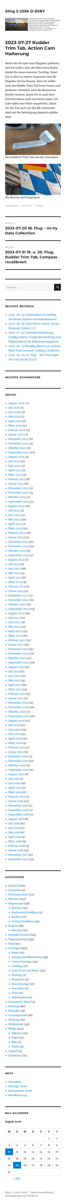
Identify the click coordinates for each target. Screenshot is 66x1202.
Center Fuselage (22, 961)
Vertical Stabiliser (23, 921)
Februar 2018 (16, 845)
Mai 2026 (14, 416)
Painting (13, 1006)
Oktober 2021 (16, 658)
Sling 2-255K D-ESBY (25, 11)
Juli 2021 (13, 671)
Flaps (15, 1037)
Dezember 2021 (18, 649)
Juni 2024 (14, 515)
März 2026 (15, 425)
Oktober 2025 (17, 447)
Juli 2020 (14, 725)
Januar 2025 (16, 483)
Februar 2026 (16, 430)
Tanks (15, 1046)
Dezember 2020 (18, 702)
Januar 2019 (15, 801)
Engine (12, 925)
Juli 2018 (13, 823)
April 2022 (14, 631)
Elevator (17, 907)
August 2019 (16, 774)
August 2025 (16, 456)
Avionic (13, 885)
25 (17, 1165)
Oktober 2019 (16, 765)
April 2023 (14, 577)
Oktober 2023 (17, 550)
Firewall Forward (19, 934)
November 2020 (18, 707)
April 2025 (14, 470)
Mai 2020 (14, 734)
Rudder (39, 205)
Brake (15, 952)
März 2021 (14, 689)
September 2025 (18, 452)
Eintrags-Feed (17, 1086)
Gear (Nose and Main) (25, 970)
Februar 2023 (16, 586)
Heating (17, 975)
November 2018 (18, 810)
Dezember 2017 (18, 854)
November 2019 (18, 760)
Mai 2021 (14, 680)
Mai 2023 (14, 573)
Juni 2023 (14, 568)
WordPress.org (17, 1095)
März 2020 (15, 743)
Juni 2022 (14, 622)
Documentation (18, 894)
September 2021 (18, 662)
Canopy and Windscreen (27, 957)
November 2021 (18, 653)
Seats (15, 992)
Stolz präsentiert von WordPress (21, 1195)
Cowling (17, 966)
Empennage (16, 903)
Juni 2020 (14, 729)
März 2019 (15, 792)
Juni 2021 (14, 675)
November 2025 (18, 443)
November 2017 (18, 859)
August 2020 (16, 720)
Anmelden (14, 1081)
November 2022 (18, 599)
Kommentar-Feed (20, 1090)
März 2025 (15, 474)
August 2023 (16, 559)
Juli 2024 (14, 510)
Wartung (14, 1019)
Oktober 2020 (17, 711)
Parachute (18, 979)
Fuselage (14, 948)
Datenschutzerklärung (41, 1192)
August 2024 (16, 506)
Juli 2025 (14, 461)
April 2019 (14, 787)
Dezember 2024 (18, 488)
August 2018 (16, 819)
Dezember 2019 (18, 756)
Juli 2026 (14, 407)
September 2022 (18, 608)
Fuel (11, 943)
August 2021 (16, 667)
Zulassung (14, 1055)
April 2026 (15, 421)
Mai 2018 (14, 832)
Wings (12, 1028)
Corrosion (14, 890)
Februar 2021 (16, 693)
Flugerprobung (17, 939)
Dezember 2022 (18, 595)
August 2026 (16, 403)
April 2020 (14, 738)
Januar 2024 (16, 537)
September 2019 (18, 769)
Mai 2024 (14, 519)
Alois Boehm (11, 205)
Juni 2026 (14, 412)
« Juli (16, 1178)
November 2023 (18, 546)
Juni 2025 (14, 465)
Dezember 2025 (18, 439)
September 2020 (18, 716)
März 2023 (15, 582)
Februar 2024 (16, 532)
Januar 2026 (16, 434)
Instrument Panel (19, 1001)
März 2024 (15, 528)
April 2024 (14, 523)
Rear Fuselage (20, 983)
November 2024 (18, 492)
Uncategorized (17, 1015)
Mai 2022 (14, 626)
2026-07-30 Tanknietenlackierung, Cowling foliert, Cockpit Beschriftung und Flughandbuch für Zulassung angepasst (34, 337)
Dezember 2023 (18, 541)
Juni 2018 (14, 827)
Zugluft (13, 1051)
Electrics (13, 899)
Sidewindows (20, 997)
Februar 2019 (16, 796)
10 (9, 1151)
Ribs (14, 1042)
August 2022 (16, 613)
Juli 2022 (14, 617)
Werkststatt (16, 1024)
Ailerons (17, 1033)
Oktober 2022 (17, 604)
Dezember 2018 (18, 805)
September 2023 (18, 555)
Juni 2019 (14, 783)
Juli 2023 (13, 564)
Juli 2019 (13, 778)
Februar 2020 (16, 747)
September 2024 (18, 501)
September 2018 (18, 814)
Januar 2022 (16, 644)
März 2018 (14, 841)
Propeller (14, 1010)
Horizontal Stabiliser (25, 912)
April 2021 (14, 684)
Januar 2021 (15, 698)
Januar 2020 (16, 751)
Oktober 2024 (17, 497)
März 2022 (15, 635)
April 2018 (14, 836)
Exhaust (17, 930)
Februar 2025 (16, 479)
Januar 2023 (16, 591)
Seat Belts (18, 988)
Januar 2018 (15, 850)
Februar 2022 (16, 640)
